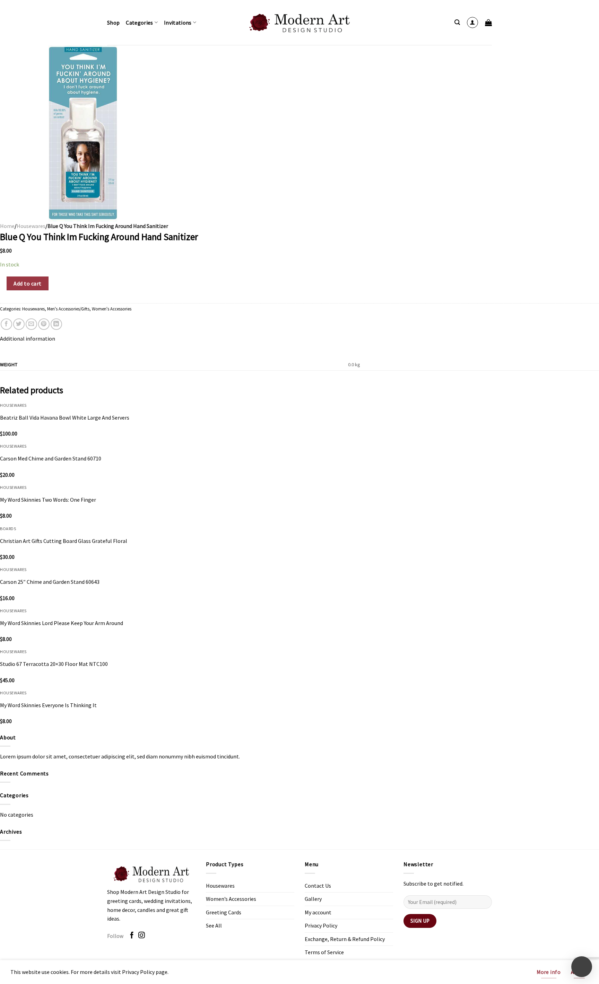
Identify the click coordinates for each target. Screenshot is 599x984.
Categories (139, 22)
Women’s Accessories (231, 898)
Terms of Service (324, 952)
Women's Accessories (111, 308)
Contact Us (318, 885)
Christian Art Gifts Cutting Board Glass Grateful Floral (63, 540)
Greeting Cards (223, 912)
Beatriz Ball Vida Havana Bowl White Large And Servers (64, 417)
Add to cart (27, 283)
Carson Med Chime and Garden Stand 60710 (50, 458)
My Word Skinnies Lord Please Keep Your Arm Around (61, 623)
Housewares (31, 225)
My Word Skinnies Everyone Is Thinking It (48, 705)
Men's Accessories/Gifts (68, 308)
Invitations (178, 22)
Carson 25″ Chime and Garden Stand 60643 (49, 581)
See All (214, 925)
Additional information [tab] (27, 338)
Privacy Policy (321, 925)
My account (318, 912)
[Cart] (488, 22)
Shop (113, 22)
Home (7, 225)
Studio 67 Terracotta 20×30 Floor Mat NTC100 (54, 663)
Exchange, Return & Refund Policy (345, 938)
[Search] (457, 22)
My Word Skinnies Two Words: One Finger (48, 499)
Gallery (313, 898)
